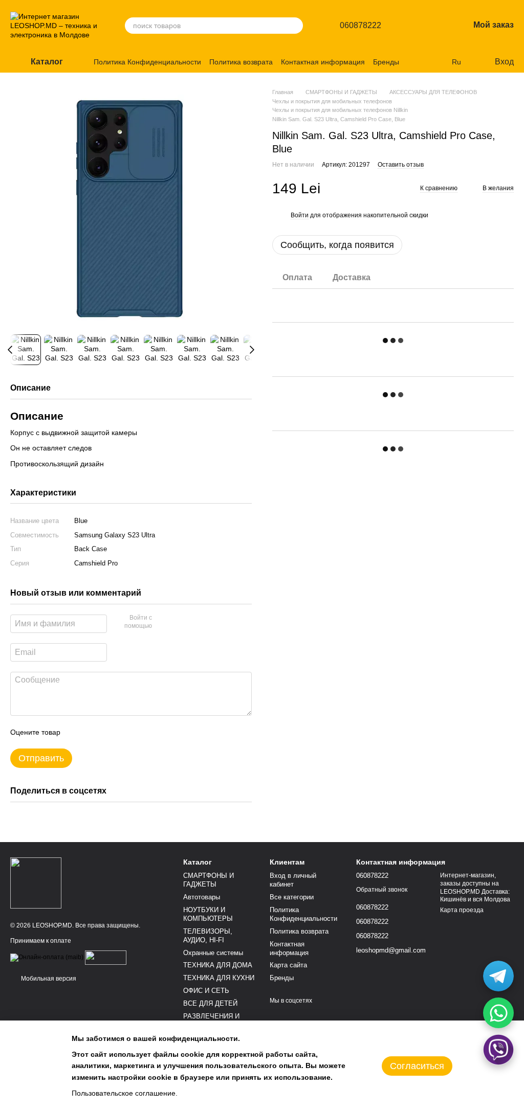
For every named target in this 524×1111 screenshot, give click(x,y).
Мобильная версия (47, 978)
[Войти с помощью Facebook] (163, 622)
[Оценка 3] (110, 732)
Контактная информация (323, 62)
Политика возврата (241, 62)
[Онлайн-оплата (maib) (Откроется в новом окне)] (46, 957)
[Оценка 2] (93, 732)
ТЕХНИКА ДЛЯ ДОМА (217, 965)
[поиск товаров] (295, 25)
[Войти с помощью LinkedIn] (196, 622)
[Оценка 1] (77, 732)
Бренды (386, 62)
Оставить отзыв (401, 164)
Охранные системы (213, 953)
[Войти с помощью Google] (179, 622)
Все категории (292, 897)
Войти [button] (300, 215)
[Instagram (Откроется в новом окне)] (425, 62)
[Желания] (434, 25)
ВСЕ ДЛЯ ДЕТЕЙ (210, 1003)
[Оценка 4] (126, 732)
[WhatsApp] (498, 1012)
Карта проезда (462, 910)
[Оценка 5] (143, 732)
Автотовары (201, 897)
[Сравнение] (408, 25)
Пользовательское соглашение (124, 1093)
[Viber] (498, 1049)
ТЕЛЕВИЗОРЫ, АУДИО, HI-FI (207, 935)
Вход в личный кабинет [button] (293, 880)
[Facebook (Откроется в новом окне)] (437, 62)
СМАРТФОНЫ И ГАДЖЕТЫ (208, 880)
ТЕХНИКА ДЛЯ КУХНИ (218, 978)
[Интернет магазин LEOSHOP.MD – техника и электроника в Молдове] (35, 882)
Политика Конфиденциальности (147, 62)
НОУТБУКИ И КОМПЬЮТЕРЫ (208, 914)
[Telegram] (498, 976)
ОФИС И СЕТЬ (206, 990)
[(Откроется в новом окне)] (105, 957)
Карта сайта (288, 965)
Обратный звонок (381, 889)
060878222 (360, 25)
